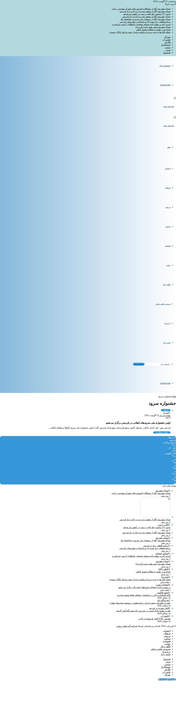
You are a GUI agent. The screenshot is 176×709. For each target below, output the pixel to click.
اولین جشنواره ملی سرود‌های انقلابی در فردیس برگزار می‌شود (138, 422)
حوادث (168, 265)
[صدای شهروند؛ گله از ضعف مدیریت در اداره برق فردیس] (155, 517)
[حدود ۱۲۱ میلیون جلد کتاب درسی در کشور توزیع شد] (164, 525)
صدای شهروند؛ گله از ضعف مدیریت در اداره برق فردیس (144, 11)
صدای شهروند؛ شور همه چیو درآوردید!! (152, 27)
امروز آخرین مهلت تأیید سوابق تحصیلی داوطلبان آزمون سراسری (141, 24)
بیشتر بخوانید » (161, 432)
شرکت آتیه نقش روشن (126, 626)
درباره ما (167, 323)
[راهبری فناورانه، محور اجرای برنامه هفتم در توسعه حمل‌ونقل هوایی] (163, 600)
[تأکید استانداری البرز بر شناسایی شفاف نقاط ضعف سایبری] (163, 592)
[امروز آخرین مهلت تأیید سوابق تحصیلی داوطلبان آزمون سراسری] (162, 553)
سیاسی (167, 227)
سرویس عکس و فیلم (163, 304)
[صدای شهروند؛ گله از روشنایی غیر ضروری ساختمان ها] (163, 538)
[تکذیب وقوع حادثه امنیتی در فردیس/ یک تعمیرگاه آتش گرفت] (159, 608)
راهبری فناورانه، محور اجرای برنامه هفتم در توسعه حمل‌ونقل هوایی (140, 603)
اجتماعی (167, 168)
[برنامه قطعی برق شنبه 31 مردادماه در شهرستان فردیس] (156, 545)
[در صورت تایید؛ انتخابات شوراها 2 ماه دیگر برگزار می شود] (163, 585)
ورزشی (167, 207)
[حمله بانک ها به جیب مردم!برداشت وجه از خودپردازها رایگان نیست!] (165, 577)
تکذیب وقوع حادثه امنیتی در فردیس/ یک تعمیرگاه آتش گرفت (143, 611)
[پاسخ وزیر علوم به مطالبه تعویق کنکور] (164, 569)
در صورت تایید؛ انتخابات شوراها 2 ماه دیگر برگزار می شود (144, 587)
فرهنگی (167, 188)
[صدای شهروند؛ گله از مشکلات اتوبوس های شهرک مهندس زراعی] (163, 490)
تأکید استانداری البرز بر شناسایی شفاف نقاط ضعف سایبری (143, 595)
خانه (174, 396)
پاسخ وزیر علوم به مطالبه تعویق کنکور (153, 29)
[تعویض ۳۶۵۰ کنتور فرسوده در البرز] (165, 616)
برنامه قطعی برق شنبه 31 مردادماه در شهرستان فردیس (144, 22)
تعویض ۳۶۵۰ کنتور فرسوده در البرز (154, 618)
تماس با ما (166, 343)
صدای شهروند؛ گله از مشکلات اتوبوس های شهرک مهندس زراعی (141, 9)
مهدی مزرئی (164, 415)
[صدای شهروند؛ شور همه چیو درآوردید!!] (163, 561)
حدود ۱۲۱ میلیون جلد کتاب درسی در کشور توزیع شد (146, 14)
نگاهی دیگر (166, 285)
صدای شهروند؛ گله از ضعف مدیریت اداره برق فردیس (146, 16)
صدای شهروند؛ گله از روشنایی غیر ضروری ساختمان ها (145, 19)
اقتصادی (167, 246)
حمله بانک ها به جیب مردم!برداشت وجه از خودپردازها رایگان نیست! (139, 32)
